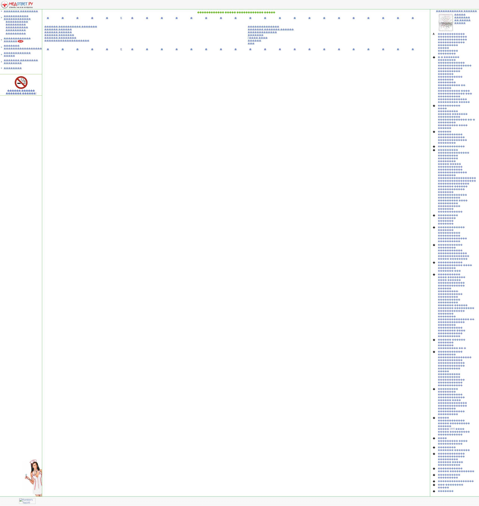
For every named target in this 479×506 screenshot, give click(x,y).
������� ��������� (456, 308)
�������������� (263, 26)
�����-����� (449, 164)
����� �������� (453, 258)
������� (255, 35)
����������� (450, 68)
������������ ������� (451, 190)
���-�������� (450, 484)
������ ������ (58, 29)
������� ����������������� (23, 47)
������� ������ (453, 186)
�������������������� (66, 40)
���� (442, 108)
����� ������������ (451, 419)
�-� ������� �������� (448, 58)
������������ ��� (455, 93)
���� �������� (451, 277)
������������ (451, 34)
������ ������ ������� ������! (21, 92)
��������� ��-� (452, 348)
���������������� (456, 481)
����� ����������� (456, 471)
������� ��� (449, 270)
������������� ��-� (456, 119)
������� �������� (21, 11)
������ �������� (60, 37)
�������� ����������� (450, 326)
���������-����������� (450, 292)
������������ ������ (456, 11)
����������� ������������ (17, 17)
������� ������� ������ (271, 29)
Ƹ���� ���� (258, 37)
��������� (448, 45)
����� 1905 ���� (451, 429)
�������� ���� (451, 330)
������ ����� (450, 462)
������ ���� (449, 400)
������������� (262, 32)
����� (443, 48)
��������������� (455, 65)
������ (254, 40)
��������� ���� (453, 125)
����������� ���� (455, 265)
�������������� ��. (456, 319)
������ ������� (59, 35)
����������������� (457, 178)
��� (251, 43)
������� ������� (454, 450)
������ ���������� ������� (70, 26)
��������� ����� (454, 102)
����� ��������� (454, 431)
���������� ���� (454, 90)
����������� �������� (450, 246)
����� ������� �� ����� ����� (462, 18)
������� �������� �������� (21, 61)
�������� (13, 68)
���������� (449, 71)
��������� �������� (448, 216)
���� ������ (449, 280)
